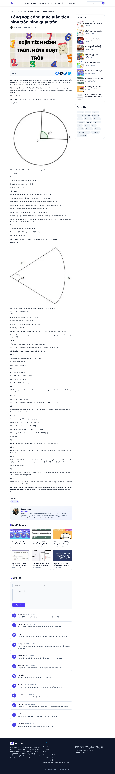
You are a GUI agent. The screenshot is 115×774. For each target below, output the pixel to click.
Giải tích (26, 3)
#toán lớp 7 (97, 118)
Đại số (50, 3)
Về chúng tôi (46, 749)
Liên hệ (45, 752)
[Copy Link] (69, 73)
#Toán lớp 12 (95, 132)
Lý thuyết (34, 3)
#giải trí (80, 118)
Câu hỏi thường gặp (48, 760)
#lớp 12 (89, 122)
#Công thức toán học (83, 132)
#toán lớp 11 (81, 122)
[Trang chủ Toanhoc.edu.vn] (12, 3)
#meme (88, 112)
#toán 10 (87, 125)
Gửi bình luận (18, 605)
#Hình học (97, 128)
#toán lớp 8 (88, 118)
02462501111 (85, 752)
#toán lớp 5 (89, 128)
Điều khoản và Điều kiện (49, 754)
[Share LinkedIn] (65, 73)
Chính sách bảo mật (48, 757)
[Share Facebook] (57, 73)
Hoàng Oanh (26, 509)
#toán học (80, 112)
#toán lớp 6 (95, 115)
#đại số (80, 125)
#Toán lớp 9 (14, 501)
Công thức (42, 3)
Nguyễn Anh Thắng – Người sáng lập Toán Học (56, 762)
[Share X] (61, 73)
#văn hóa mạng (82, 135)
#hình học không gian (84, 115)
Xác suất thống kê (60, 3)
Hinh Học (72, 3)
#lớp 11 (94, 125)
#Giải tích (80, 128)
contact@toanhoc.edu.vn (86, 750)
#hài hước (95, 112)
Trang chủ (13, 11)
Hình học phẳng (22, 11)
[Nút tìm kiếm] (103, 3)
